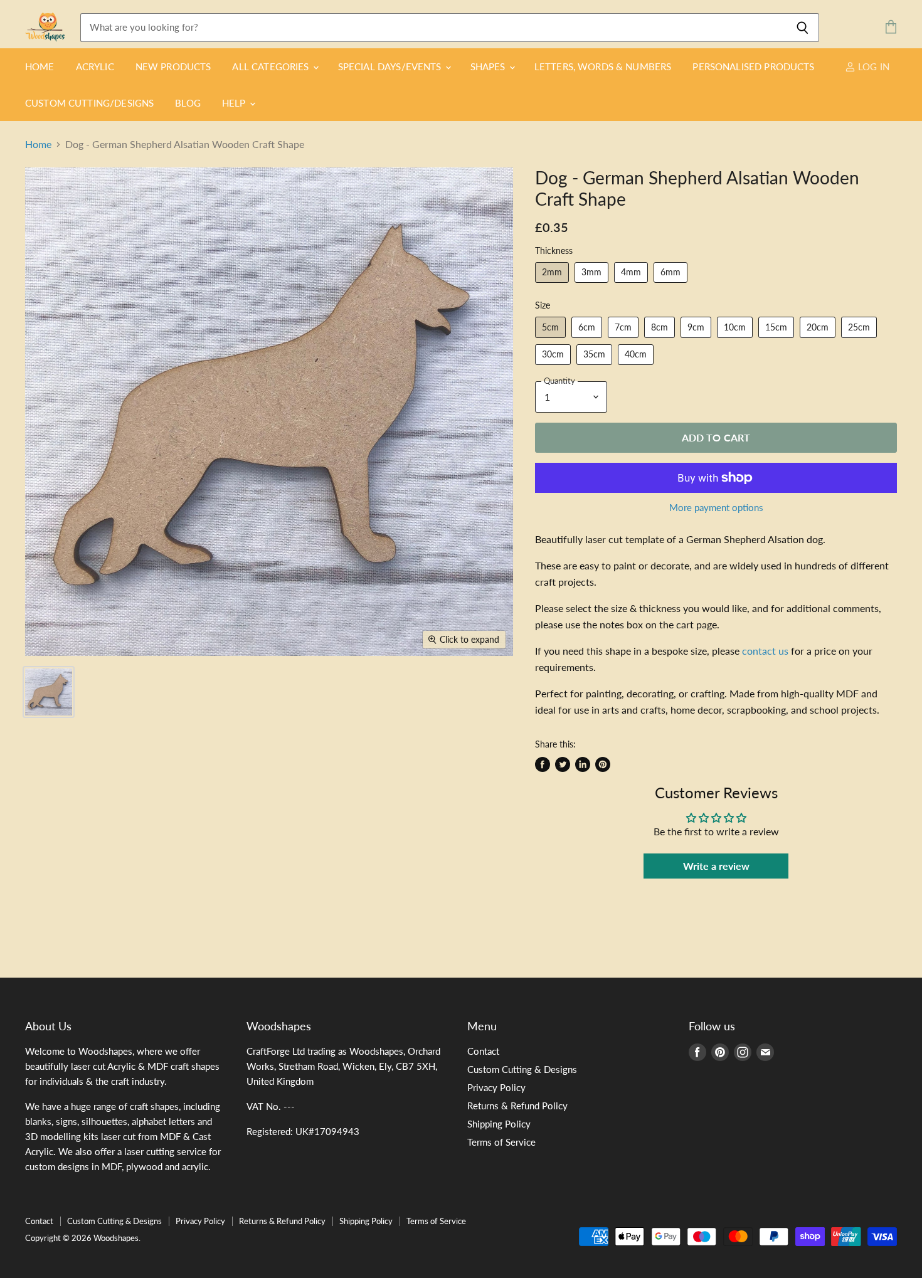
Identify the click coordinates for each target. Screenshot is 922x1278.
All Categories (271, 66)
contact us (765, 651)
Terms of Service (501, 1142)
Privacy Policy (496, 1087)
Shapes (489, 66)
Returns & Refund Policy (517, 1105)
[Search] (802, 27)
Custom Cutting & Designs (522, 1069)
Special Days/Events (391, 66)
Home (40, 66)
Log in (872, 66)
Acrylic (95, 66)
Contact (483, 1051)
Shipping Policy (499, 1123)
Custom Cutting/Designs (89, 102)
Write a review (716, 866)
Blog (188, 102)
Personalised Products (753, 66)
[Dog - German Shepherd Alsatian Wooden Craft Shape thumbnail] (48, 692)
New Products (173, 66)
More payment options (716, 507)
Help (235, 102)
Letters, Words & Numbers (603, 66)
